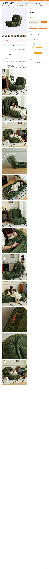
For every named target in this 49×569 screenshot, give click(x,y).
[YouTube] (3, 0)
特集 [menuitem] (11, 5)
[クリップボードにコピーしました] (8, 42)
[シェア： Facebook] (4, 42)
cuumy (29, 9)
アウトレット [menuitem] (16, 5)
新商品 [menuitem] (9, 5)
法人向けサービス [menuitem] (35, 5)
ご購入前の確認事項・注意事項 (34, 39)
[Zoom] (25, 10)
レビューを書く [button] (38, 52)
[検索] (36, 3)
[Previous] (3, 21)
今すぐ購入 (38, 28)
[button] (31, 8)
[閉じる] (26, 40)
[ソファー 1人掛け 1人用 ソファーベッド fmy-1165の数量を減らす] (29, 26)
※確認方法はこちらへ (8, 58)
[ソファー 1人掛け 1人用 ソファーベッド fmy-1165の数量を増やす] (31, 26)
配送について (31, 31)
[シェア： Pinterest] (7, 42)
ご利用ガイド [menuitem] (21, 5)
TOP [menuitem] (2, 5)
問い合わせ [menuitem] (30, 5)
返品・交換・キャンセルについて (34, 36)
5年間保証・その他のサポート (34, 34)
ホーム (2, 7)
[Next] (25, 21)
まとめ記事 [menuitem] (40, 5)
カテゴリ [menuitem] (5, 5)
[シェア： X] (5, 42)
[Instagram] (2, 0)
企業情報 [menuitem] (25, 5)
